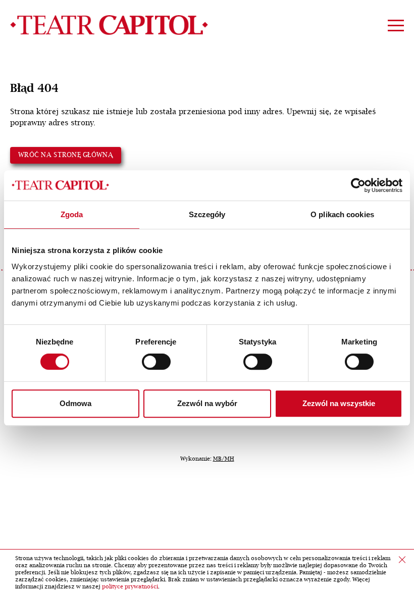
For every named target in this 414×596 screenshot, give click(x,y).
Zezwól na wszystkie (338, 403)
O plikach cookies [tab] (342, 214)
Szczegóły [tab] (207, 214)
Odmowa (75, 403)
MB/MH (223, 459)
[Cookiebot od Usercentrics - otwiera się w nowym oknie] (358, 185)
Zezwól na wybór (207, 403)
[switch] (156, 362)
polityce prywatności (130, 586)
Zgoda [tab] (72, 214)
